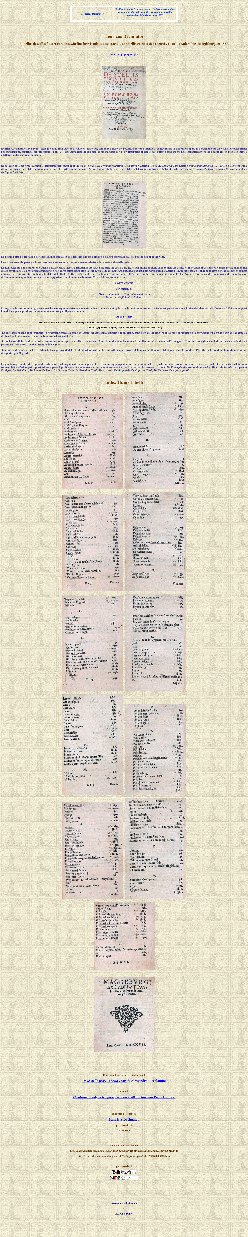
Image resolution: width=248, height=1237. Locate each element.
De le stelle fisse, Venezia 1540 (104, 1081)
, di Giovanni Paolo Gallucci (145, 1097)
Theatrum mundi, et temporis (93, 1097)
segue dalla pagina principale (124, 54)
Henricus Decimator (124, 1119)
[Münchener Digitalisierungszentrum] (124, 1179)
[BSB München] (124, 1173)
